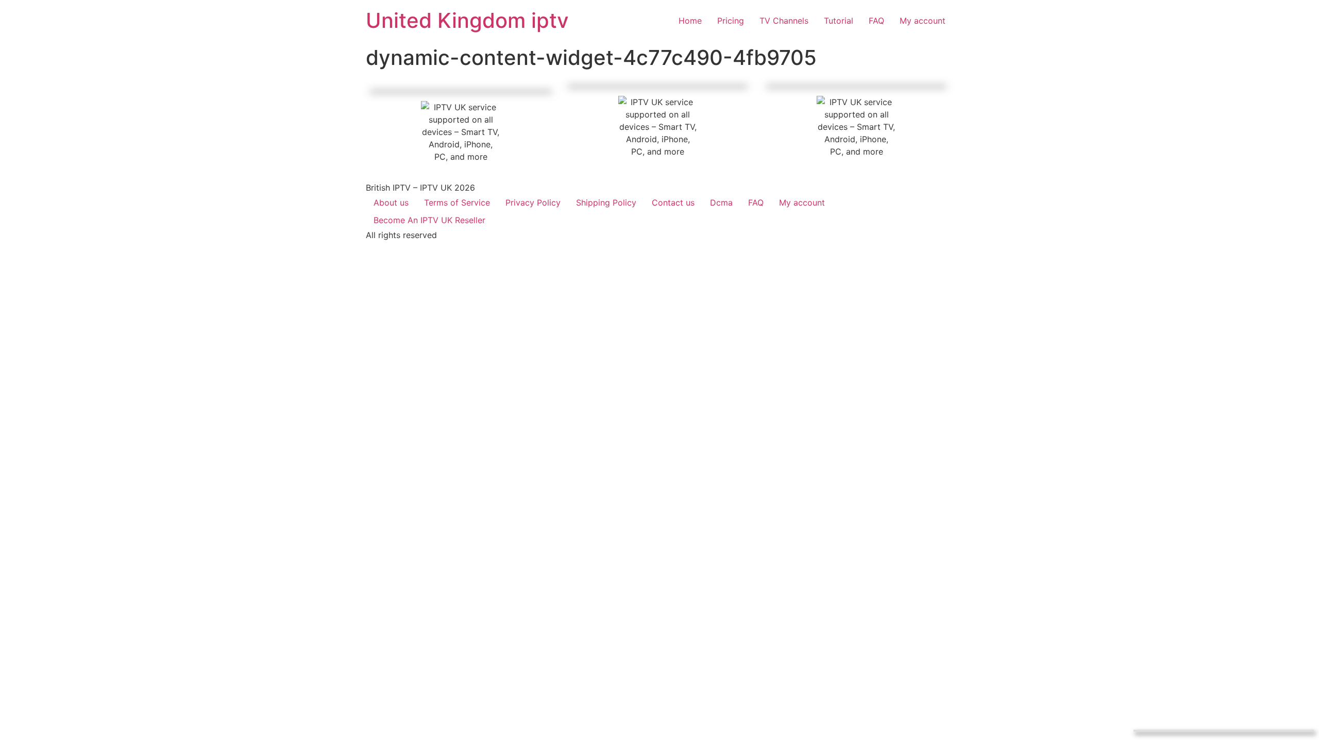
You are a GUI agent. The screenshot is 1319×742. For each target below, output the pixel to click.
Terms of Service (457, 202)
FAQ (756, 202)
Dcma (721, 202)
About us (391, 202)
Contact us (673, 202)
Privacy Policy (533, 202)
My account (802, 202)
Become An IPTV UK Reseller (429, 220)
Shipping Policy (606, 202)
